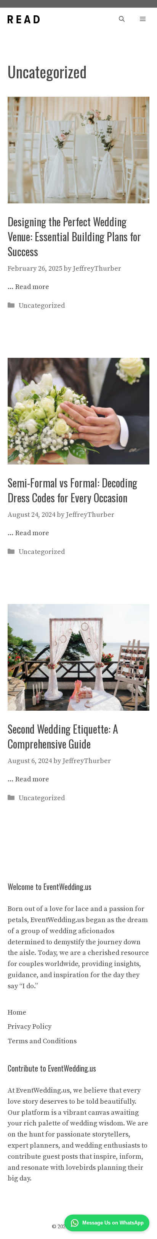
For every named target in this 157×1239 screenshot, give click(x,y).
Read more (32, 287)
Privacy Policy (29, 1026)
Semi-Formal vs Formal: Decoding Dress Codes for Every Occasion (72, 490)
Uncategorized (42, 305)
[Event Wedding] (24, 19)
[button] (121, 19)
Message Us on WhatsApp (113, 1223)
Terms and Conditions (42, 1041)
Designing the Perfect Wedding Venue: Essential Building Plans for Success (74, 236)
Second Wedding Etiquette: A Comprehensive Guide (63, 736)
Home (17, 1012)
